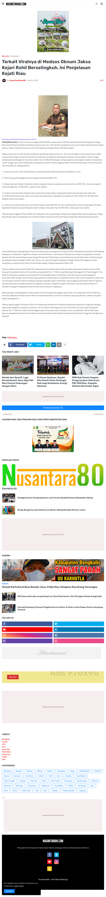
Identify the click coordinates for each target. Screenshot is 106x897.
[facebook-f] (49, 854)
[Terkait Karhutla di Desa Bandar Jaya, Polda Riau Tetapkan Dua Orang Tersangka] (53, 570)
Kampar (23, 781)
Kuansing (5, 749)
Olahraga (19, 786)
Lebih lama (98, 414)
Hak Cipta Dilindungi (59, 879)
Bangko (19, 771)
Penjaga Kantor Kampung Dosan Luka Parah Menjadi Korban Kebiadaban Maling (55, 498)
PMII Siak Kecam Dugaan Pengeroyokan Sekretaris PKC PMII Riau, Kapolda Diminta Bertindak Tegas (86, 381)
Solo (45, 791)
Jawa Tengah (9, 781)
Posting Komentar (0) (53, 408)
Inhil (3, 744)
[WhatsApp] (48, 344)
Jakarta (68, 776)
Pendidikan (58, 786)
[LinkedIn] (53, 344)
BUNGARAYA (85, 771)
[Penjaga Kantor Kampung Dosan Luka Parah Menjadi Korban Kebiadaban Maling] (9, 497)
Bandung (7, 771)
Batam (40, 771)
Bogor (72, 771)
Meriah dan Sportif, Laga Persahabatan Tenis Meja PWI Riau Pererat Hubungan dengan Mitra (17, 381)
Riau (92, 786)
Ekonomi (17, 776)
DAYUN (98, 771)
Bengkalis (6, 739)
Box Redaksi (45, 885)
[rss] (49, 868)
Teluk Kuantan (68, 791)
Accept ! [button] (9, 891)
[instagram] (56, 861)
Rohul (15, 791)
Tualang (82, 791)
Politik (4, 757)
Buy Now (13, 677)
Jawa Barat (81, 776)
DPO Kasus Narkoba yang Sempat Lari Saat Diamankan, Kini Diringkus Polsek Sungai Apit (59, 596)
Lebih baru (7, 414)
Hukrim (5, 742)
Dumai (6, 776)
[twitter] (56, 854)
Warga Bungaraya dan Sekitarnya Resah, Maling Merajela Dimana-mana (51, 510)
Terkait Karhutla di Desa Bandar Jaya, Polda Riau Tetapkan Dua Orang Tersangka (49, 586)
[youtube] (49, 861)
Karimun (34, 781)
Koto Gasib (55, 781)
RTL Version (69, 885)
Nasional (7, 786)
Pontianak (82, 786)
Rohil (6, 791)
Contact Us (57, 885)
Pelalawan (6, 754)
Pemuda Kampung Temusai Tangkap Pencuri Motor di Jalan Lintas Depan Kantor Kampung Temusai (60, 608)
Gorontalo (29, 776)
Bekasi (50, 771)
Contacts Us (9, 488)
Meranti (95, 781)
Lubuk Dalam (81, 781)
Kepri (44, 781)
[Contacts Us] (53, 475)
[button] (3, 3)
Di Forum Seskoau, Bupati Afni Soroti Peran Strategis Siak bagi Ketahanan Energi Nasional (52, 381)
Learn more (19, 886)
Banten (30, 771)
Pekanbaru (14, 56)
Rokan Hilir (26, 791)
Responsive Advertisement (53, 396)
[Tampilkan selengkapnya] (64, 344)
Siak (3, 759)
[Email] (59, 344)
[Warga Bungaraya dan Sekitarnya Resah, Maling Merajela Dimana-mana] (9, 510)
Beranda (5, 56)
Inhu (4, 747)
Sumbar (55, 791)
